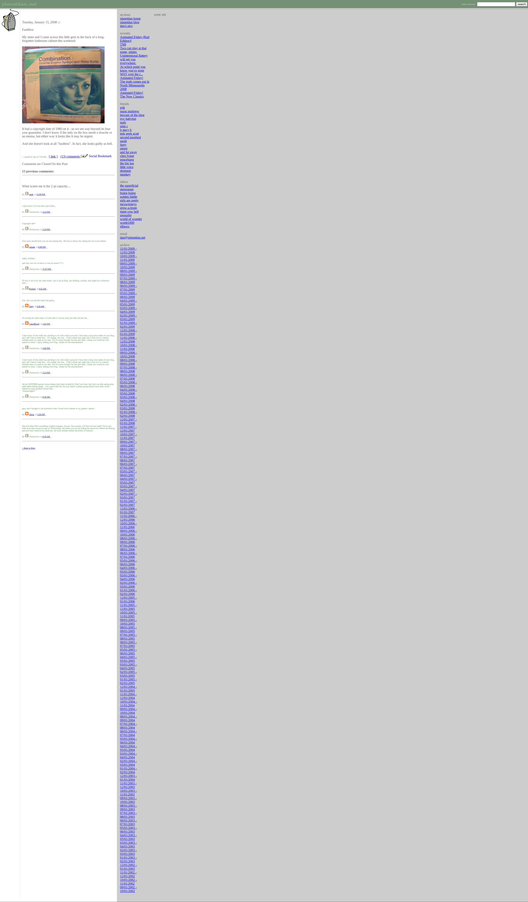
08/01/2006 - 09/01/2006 (128, 540)
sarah (31, 194)
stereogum (126, 189)
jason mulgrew (129, 111)
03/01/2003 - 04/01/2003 (128, 844)
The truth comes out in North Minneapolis (134, 83)
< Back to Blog (28, 448)
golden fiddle (128, 196)
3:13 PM (46, 372)
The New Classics (132, 96)
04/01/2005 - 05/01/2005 (128, 659)
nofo (123, 122)
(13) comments (70, 156)
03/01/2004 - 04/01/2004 (128, 755)
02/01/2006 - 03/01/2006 (128, 584)
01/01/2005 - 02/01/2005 (128, 681)
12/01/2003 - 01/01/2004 (128, 777)
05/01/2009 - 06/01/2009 (128, 295)
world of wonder (131, 219)
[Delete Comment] (46, 247)
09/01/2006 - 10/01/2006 (128, 532)
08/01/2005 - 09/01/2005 (128, 629)
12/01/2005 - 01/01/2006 (128, 599)
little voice (126, 167)
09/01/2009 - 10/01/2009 (128, 265)
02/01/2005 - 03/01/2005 (128, 673)
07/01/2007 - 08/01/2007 (128, 458)
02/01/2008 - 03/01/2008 (128, 406)
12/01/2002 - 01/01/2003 (128, 866)
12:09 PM (41, 194)
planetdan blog (129, 22)
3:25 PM (46, 212)
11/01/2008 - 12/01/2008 (128, 339)
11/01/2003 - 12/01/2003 (128, 785)
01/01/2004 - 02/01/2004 (128, 770)
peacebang (127, 159)
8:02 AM (42, 289)
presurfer (126, 215)
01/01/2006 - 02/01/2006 (128, 592)
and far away (128, 152)
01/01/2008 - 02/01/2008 (128, 413)
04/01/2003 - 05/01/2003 (128, 837)
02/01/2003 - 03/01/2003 (128, 852)
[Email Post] (82, 156)
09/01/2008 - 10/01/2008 (128, 354)
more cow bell (129, 211)
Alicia (31, 414)
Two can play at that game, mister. (133, 50)
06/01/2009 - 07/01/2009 (128, 287)
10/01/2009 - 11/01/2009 (128, 258)
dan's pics (126, 26)
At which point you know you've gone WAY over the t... (132, 70)
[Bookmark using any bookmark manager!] (102, 156)
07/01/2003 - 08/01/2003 (128, 814)
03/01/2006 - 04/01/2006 (128, 577)
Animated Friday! (131, 78)
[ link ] (53, 156)
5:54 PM (46, 229)
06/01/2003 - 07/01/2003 (128, 822)
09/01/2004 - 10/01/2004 (128, 711)
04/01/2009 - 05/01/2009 (128, 302)
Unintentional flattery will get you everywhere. (134, 59)
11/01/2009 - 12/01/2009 (128, 250)
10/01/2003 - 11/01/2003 (128, 792)
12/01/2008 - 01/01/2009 (128, 332)
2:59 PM (41, 414)
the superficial (129, 185)
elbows (124, 226)
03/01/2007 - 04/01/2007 (128, 488)
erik (122, 107)
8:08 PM (42, 247)
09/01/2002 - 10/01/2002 (128, 889)
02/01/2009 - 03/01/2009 (128, 317)
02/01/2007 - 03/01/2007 (128, 495)
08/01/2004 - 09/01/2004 (128, 718)
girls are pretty (129, 200)
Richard (32, 289)
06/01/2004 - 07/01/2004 (128, 733)
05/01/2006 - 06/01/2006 (128, 562)
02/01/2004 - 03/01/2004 (128, 762)
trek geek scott (129, 133)
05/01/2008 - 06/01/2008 (128, 384)
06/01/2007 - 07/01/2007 (128, 465)
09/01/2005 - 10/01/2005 (128, 621)
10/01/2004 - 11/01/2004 (128, 703)
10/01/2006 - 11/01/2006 (128, 525)
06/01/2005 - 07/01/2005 (128, 644)
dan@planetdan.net (132, 237)
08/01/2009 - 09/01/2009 (128, 272)
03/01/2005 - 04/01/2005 (128, 666)
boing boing (128, 193)
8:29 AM (46, 436)
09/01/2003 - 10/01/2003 (128, 800)
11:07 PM (46, 269)
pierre (123, 148)
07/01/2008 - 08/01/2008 (128, 369)
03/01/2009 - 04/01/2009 (128, 310)
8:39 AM (46, 397)
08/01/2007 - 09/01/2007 (128, 451)
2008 (123, 89)
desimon (125, 170)
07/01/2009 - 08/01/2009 (128, 280)
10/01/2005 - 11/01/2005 (128, 614)
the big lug (127, 163)
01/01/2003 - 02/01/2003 (128, 859)
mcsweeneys (128, 204)
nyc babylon (128, 118)
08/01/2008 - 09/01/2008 (128, 362)
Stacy (31, 306)
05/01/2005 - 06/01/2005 (128, 651)
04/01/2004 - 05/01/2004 (128, 748)
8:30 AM (40, 306)
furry (123, 144)
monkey (125, 174)
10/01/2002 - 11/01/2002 (128, 881)
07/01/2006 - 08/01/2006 (128, 547)
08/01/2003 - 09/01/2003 (128, 807)
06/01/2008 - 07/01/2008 (128, 376)
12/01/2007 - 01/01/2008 (128, 421)
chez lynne (127, 156)
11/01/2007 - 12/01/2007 (128, 428)
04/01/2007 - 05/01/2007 (128, 480)
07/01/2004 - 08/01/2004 (128, 725)
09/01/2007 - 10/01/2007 (128, 443)
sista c (124, 126)
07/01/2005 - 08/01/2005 (128, 636)
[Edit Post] (86, 156)
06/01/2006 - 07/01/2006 (128, 555)
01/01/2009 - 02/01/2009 (128, 324)
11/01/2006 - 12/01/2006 (128, 517)
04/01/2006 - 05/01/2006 (128, 569)
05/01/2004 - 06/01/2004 (128, 740)
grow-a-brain (128, 208)
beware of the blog (132, 115)
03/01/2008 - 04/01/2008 (128, 399)
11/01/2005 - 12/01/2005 (128, 607)
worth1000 (127, 222)
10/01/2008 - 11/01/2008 (128, 347)
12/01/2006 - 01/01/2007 (128, 510)
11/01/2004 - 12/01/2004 (128, 696)
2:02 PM (46, 324)
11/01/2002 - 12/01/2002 (128, 874)
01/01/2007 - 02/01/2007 (128, 503)
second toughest (130, 137)
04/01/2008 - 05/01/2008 (128, 391)
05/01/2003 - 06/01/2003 (128, 829)
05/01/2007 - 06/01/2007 (128, 473)
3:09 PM (46, 348)
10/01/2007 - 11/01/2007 (128, 436)
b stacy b (126, 130)
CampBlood (34, 324)
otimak (32, 247)
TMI (123, 44)
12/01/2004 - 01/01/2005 (128, 688)
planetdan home (130, 18)
